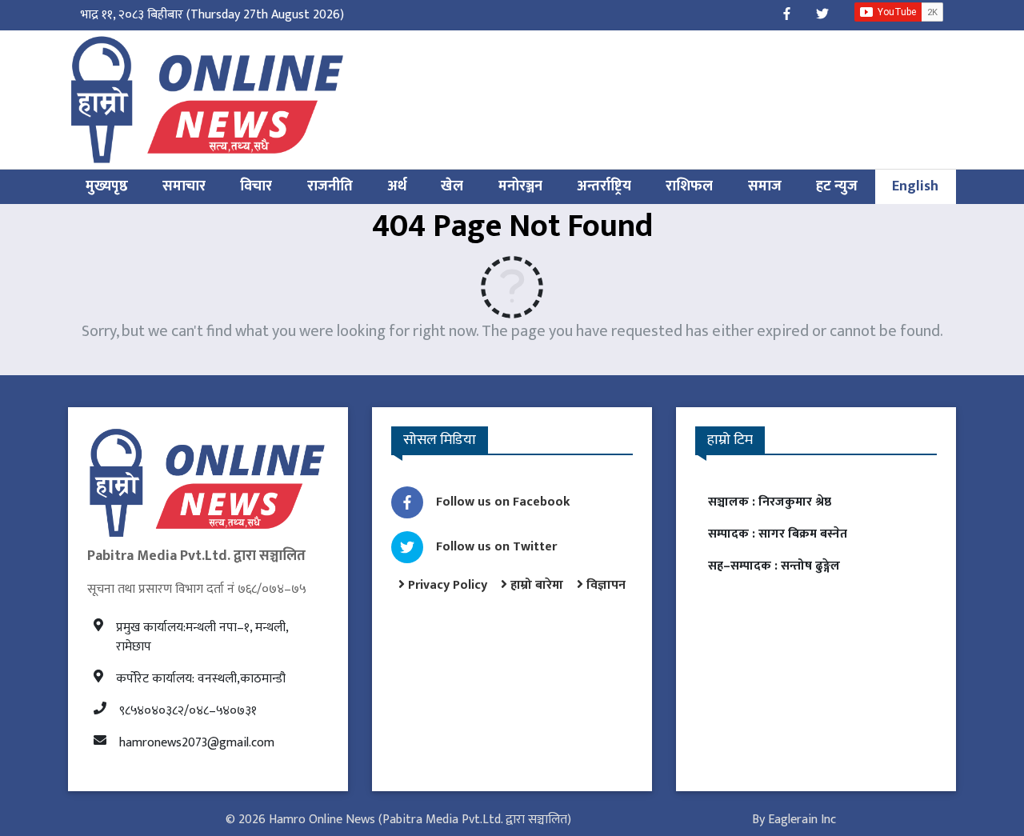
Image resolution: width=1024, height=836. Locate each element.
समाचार (184, 186)
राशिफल (689, 186)
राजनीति (330, 186)
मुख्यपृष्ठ (107, 186)
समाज (765, 186)
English (915, 186)
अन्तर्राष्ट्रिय (604, 186)
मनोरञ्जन (520, 186)
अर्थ (396, 186)
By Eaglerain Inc (794, 819)
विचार (256, 186)
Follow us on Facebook (503, 502)
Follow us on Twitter (496, 547)
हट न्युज (837, 186)
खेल (452, 186)
